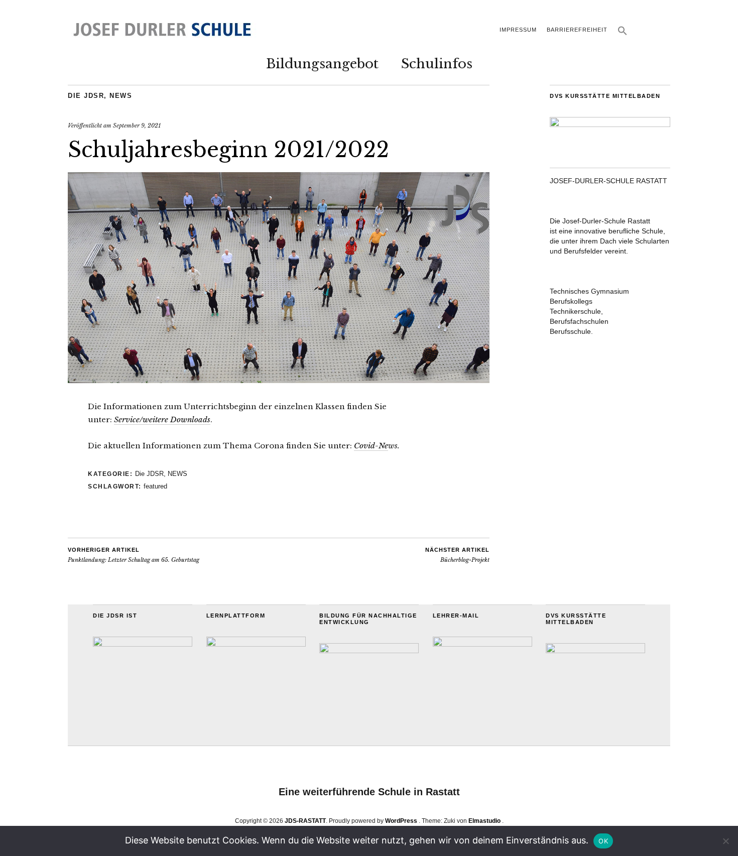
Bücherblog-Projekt (457, 555)
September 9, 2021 (137, 125)
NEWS (120, 95)
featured (155, 486)
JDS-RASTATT (305, 820)
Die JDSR (86, 95)
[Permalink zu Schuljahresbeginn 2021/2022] (278, 380)
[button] (623, 34)
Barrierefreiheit (577, 30)
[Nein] (725, 841)
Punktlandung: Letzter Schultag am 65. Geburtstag (133, 555)
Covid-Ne (371, 445)
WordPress (401, 820)
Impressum (518, 30)
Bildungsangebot (322, 64)
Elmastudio (484, 820)
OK (603, 841)
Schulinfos (436, 64)
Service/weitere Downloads (162, 419)
